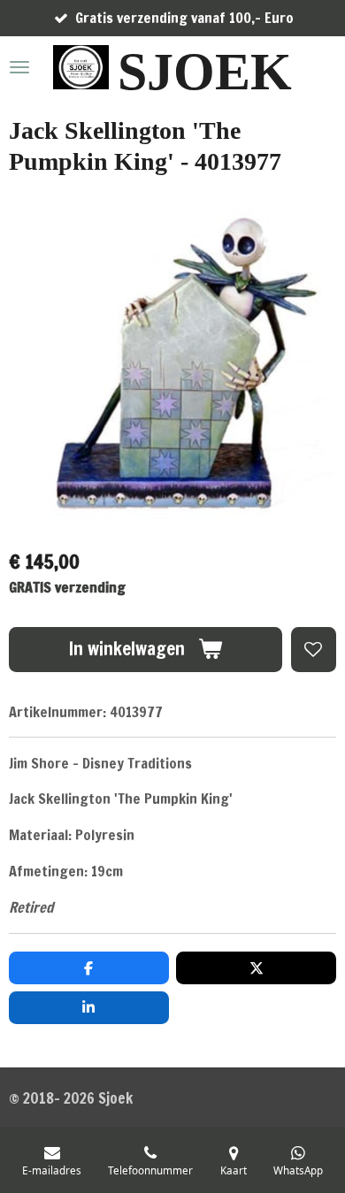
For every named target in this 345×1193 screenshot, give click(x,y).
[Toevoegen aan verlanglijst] (313, 649)
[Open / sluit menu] (19, 67)
